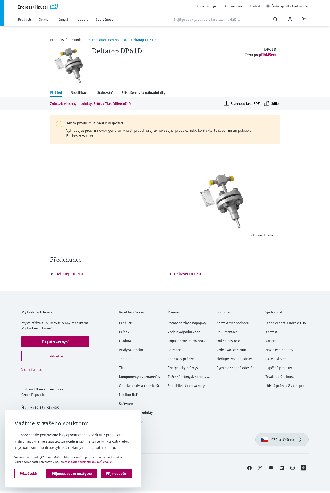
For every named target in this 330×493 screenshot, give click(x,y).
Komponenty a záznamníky (139, 376)
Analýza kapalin (131, 349)
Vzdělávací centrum (231, 349)
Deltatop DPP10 (69, 273)
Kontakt (255, 6)
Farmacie (175, 349)
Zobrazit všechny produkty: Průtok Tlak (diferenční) (90, 103)
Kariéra (270, 340)
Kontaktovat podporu (232, 323)
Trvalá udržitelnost (279, 376)
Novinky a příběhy (279, 349)
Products (57, 39)
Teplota (124, 358)
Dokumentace (233, 6)
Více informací (31, 369)
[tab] (58, 93)
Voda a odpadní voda (184, 331)
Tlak (122, 367)
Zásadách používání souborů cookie (88, 462)
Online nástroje (206, 6)
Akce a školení (276, 358)
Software (126, 403)
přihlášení (267, 54)
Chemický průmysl (181, 358)
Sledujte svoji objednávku (235, 358)
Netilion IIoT (128, 394)
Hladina (125, 340)
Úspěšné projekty (278, 367)
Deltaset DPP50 (187, 273)
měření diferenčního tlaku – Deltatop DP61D (122, 39)
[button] (55, 341)
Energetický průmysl (183, 367)
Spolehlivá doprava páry (186, 385)
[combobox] (290, 6)
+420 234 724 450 (44, 407)
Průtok (75, 39)
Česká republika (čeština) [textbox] (287, 6)
